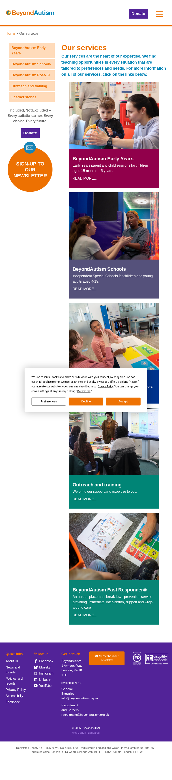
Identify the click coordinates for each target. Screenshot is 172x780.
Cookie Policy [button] (105, 386)
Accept (123, 401)
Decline (86, 401)
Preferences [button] (83, 391)
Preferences (49, 401)
